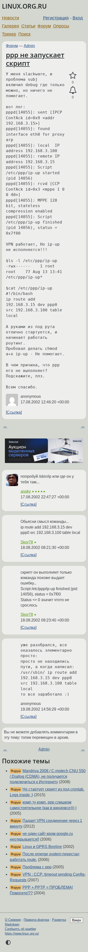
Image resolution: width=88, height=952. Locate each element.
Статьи (28, 26)
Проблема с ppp (37, 867)
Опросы (61, 26)
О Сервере (13, 920)
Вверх (76, 920)
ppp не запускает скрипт (35, 59)
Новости (10, 17)
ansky (26, 491)
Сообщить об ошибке (20, 929)
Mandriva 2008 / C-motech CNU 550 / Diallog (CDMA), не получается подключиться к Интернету (48, 776)
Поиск (24, 34)
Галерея (10, 26)
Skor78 (27, 542)
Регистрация (56, 17)
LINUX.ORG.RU (24, 6)
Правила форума (36, 920)
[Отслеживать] (72, 90)
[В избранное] (72, 75)
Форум (44, 26)
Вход (78, 17)
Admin (29, 46)
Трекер (9, 34)
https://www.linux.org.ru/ (22, 933)
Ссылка (14, 412)
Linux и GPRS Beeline (42, 847)
